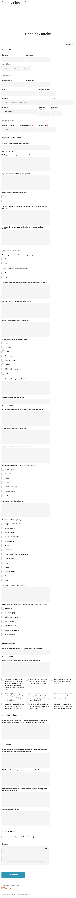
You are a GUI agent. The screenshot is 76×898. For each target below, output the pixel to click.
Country (3, 107)
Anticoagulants (10, 634)
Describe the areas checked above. (12, 501)
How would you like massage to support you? (15, 301)
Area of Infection (10, 491)
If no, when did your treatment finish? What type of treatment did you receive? (22, 227)
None (6, 580)
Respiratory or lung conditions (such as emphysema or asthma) (64, 681)
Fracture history (10, 532)
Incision (7, 343)
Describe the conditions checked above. (13, 586)
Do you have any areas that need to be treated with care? (19, 465)
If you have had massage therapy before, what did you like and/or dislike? (24, 282)
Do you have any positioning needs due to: (14, 339)
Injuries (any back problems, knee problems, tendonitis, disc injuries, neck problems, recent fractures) (39, 697)
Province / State (41, 108)
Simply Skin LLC (14, 3)
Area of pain (9, 608)
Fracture (7, 478)
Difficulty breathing (11, 617)
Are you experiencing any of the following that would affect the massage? (24, 604)
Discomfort (8, 347)
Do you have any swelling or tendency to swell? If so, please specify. (22, 409)
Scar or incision (10, 528)
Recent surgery (10, 613)
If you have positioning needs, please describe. (16, 379)
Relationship (42, 125)
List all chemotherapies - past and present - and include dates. (21, 770)
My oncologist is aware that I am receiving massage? (18, 255)
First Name (4, 55)
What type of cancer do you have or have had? (15, 155)
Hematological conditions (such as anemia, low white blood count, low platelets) (63, 706)
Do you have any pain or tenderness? (12, 397)
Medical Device (10, 360)
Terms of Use (15, 894)
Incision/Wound (10, 469)
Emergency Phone (25, 125)
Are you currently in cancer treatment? (13, 192)
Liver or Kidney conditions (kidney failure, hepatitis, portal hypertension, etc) (38, 681)
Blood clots (8, 545)
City (52, 98)
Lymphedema (9, 558)
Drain (6, 576)
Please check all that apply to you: (12, 520)
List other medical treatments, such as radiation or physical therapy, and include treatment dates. (24, 789)
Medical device (10, 571)
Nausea (7, 364)
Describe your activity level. (10, 809)
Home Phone (30, 80)
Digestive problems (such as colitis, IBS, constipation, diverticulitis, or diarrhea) (14, 706)
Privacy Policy (25, 894)
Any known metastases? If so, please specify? (15, 174)
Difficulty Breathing (11, 369)
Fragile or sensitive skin (13, 524)
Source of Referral (44, 89)
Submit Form (13, 875)
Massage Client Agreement (13, 837)
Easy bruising (9, 541)
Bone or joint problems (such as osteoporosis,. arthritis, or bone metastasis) (63, 696)
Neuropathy (9, 550)
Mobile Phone (5, 80)
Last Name (29, 55)
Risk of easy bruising (12, 630)
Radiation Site (9, 474)
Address (4, 98)
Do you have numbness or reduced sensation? (15, 447)
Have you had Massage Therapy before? (14, 269)
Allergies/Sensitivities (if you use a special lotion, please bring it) (21, 649)
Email (3, 89)
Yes (6, 196)
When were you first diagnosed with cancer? (15, 143)
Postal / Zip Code (54, 108)
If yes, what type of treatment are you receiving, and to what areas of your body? (24, 207)
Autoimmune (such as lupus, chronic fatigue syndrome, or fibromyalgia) (39, 706)
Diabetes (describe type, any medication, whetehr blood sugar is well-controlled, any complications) (14, 697)
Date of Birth (5, 64)
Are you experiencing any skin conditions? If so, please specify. (21, 660)
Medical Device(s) (11, 487)
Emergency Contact (7, 125)
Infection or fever (10, 626)
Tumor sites (9, 356)
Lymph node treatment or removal (16, 554)
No (6, 201)
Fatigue (7, 563)
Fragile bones (9, 621)
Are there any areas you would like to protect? (15, 320)
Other (7, 373)
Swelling (7, 351)
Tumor (7, 482)
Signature (4, 844)
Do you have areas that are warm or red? (14, 428)
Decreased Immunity (12, 537)
